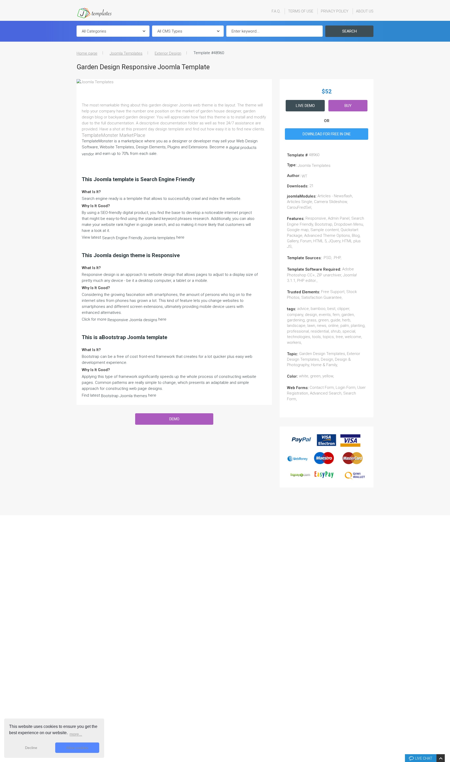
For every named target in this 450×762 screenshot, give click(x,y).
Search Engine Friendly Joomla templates (138, 238)
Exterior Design (168, 53)
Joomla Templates (126, 53)
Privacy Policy (334, 11)
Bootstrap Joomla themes (124, 395)
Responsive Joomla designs (132, 320)
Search (349, 31)
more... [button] (76, 734)
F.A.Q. (276, 11)
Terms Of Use (300, 11)
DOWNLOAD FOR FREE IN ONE (327, 134)
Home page (87, 53)
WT (304, 176)
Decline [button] (31, 748)
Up (445, 679)
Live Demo (305, 105)
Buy (348, 105)
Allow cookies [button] (77, 748)
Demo (174, 419)
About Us (364, 11)
